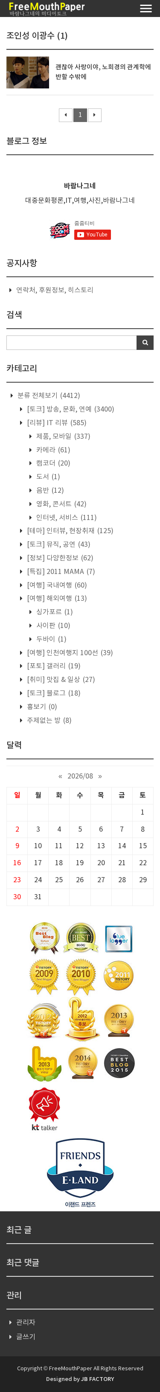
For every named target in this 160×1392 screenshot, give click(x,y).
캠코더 (52, 463)
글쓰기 (25, 1337)
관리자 (25, 1323)
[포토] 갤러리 (53, 666)
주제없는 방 (48, 720)
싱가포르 (54, 612)
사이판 (52, 626)
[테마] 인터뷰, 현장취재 (69, 531)
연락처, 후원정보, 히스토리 (54, 290)
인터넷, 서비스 (66, 518)
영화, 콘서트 (61, 504)
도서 (47, 477)
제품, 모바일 (62, 436)
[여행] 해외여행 (56, 598)
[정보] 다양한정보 (59, 558)
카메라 (52, 450)
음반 (49, 490)
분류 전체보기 (48, 396)
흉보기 (41, 707)
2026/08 (80, 776)
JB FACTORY (97, 1379)
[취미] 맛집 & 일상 (60, 680)
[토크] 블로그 (53, 693)
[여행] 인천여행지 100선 (69, 653)
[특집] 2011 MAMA (60, 572)
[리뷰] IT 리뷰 (56, 423)
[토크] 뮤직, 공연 (57, 544)
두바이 (51, 639)
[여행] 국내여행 (56, 585)
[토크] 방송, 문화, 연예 (69, 409)
